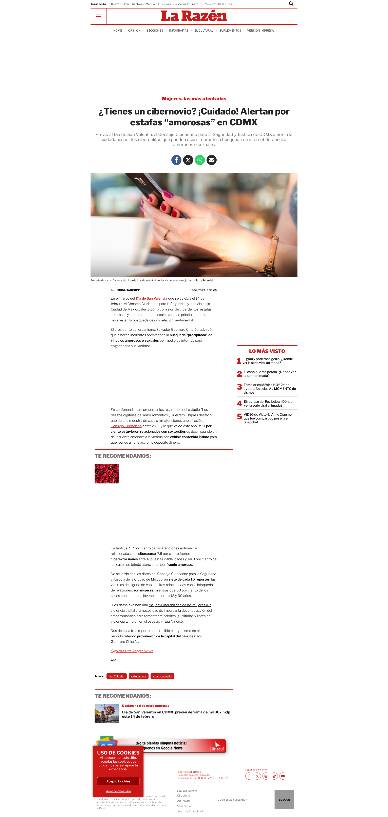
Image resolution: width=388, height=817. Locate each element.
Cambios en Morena (143, 3)
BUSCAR (284, 799)
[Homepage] (194, 15)
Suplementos (230, 30)
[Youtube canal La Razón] (282, 776)
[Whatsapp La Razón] (200, 160)
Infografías (178, 30)
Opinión (134, 30)
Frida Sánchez (128, 290)
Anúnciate (184, 800)
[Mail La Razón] (212, 160)
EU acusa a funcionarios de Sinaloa (178, 3)
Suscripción (184, 806)
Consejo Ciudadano (126, 426)
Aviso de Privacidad (190, 811)
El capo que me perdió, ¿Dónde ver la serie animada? (270, 374)
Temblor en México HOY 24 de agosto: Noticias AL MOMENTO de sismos (270, 388)
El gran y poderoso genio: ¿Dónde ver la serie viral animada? (267, 361)
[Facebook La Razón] (176, 160)
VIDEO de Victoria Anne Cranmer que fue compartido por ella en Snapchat (268, 418)
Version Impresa (260, 30)
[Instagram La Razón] (265, 776)
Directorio (183, 795)
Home (117, 30)
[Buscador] (291, 4)
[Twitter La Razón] (188, 160)
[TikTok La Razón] (274, 776)
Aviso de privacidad (118, 791)
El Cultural (203, 30)
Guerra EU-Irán (120, 3)
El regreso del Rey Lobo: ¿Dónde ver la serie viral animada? (268, 403)
